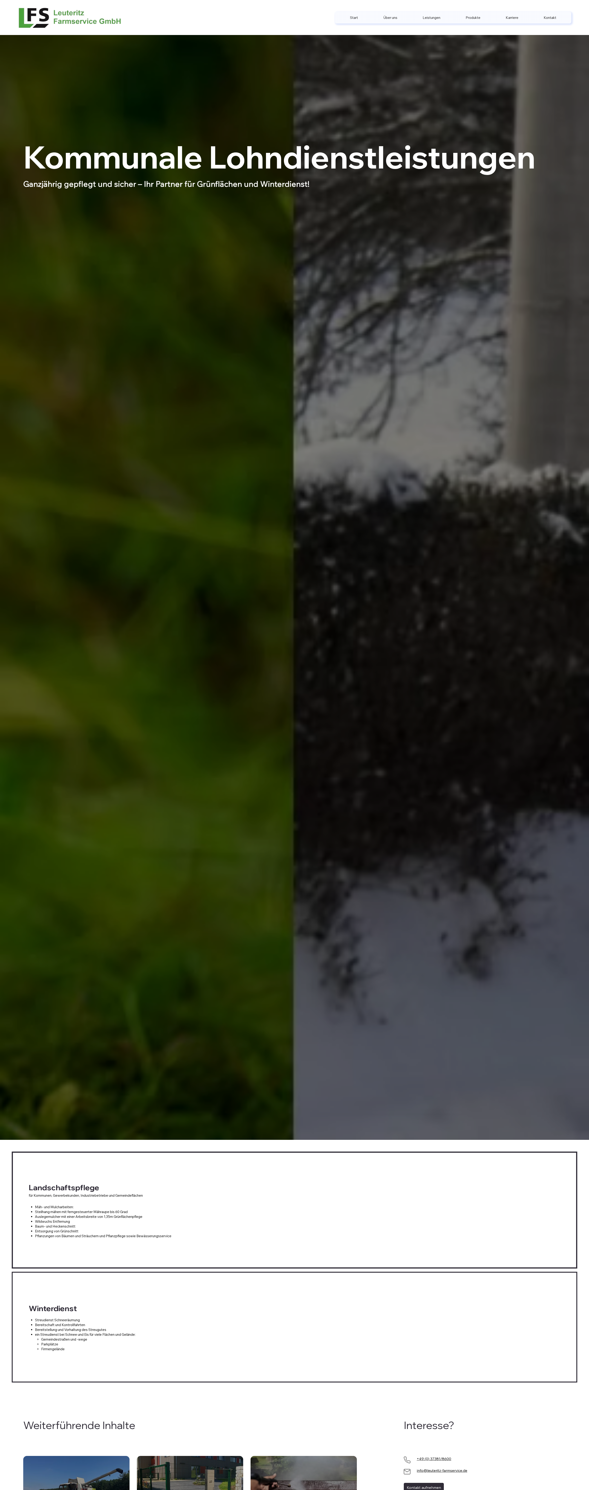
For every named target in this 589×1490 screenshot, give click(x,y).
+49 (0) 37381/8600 (434, 1458)
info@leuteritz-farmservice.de (442, 1470)
